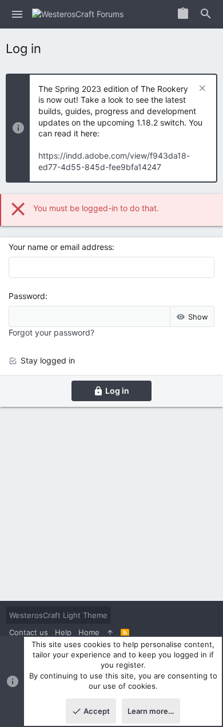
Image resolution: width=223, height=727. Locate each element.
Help (63, 632)
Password (27, 296)
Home (88, 632)
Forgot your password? (51, 332)
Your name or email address (60, 247)
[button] (17, 14)
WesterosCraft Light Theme (58, 615)
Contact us (28, 632)
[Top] (110, 632)
